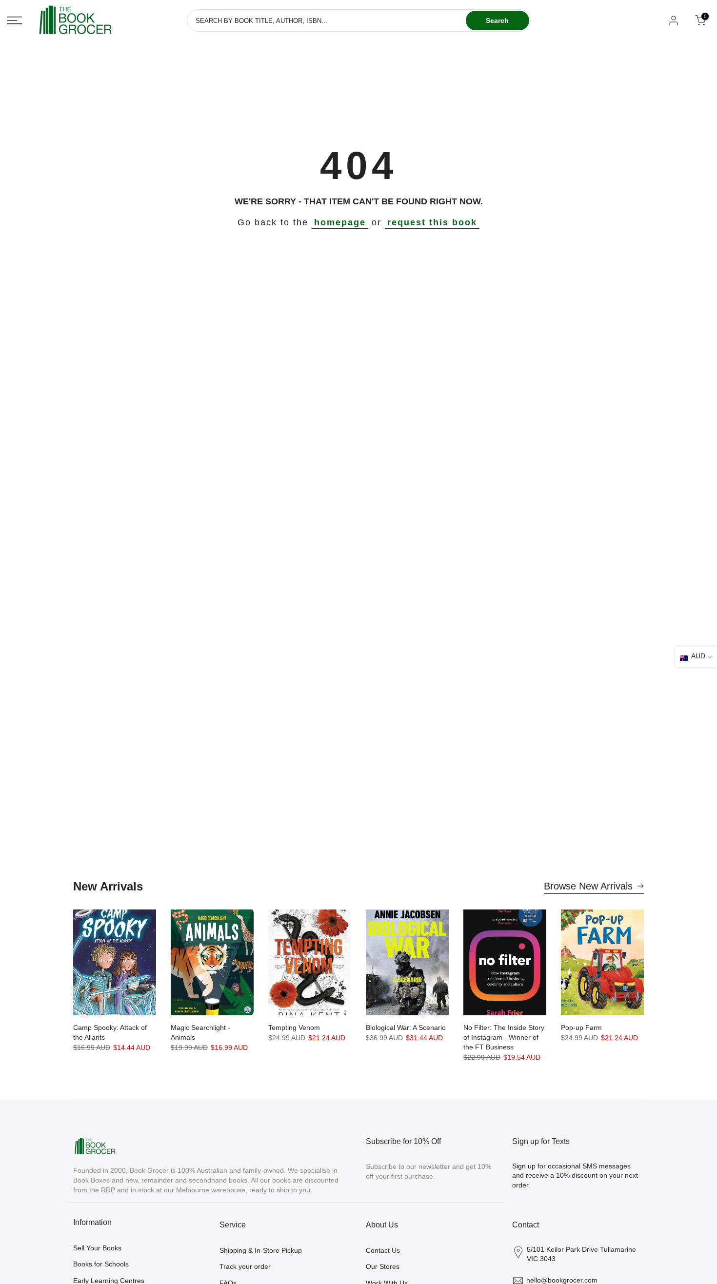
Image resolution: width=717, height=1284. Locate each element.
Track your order (245, 1266)
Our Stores (382, 1266)
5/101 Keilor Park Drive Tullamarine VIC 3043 (581, 1254)
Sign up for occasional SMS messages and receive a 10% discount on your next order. (575, 1175)
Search (497, 20)
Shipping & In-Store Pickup (260, 1250)
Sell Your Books (97, 1248)
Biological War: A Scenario (406, 1027)
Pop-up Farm (581, 1027)
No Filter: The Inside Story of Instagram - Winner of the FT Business (503, 1037)
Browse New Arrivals (588, 886)
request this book (432, 222)
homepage (340, 222)
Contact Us (383, 1250)
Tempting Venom (294, 1027)
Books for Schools (101, 1264)
